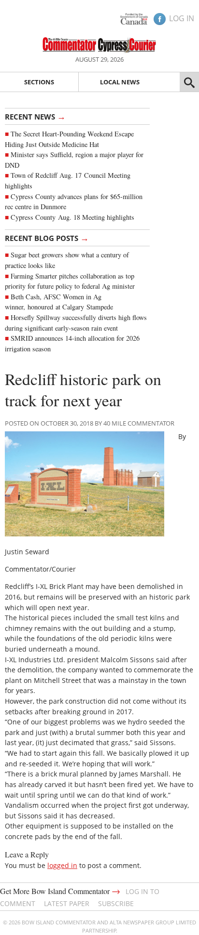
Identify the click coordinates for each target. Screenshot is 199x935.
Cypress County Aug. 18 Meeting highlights (72, 217)
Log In (181, 18)
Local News (120, 82)
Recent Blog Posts (47, 237)
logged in (62, 865)
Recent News (35, 116)
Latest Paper (66, 903)
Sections (39, 82)
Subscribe (116, 903)
